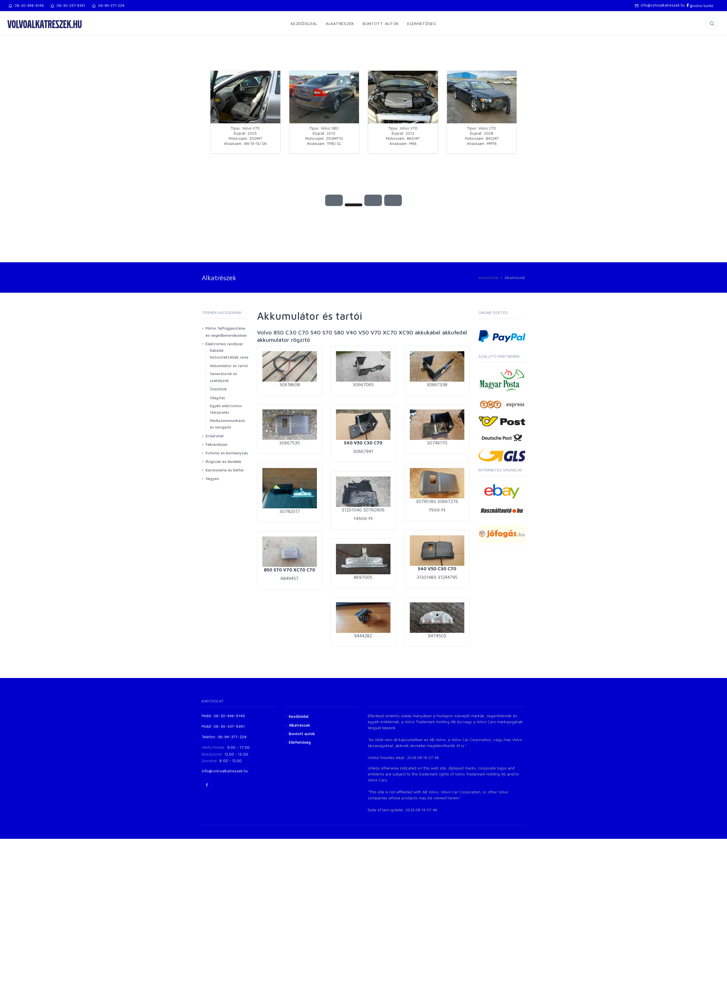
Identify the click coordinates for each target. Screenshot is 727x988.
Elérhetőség (421, 23)
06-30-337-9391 (69, 5)
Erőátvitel (214, 435)
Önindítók (218, 389)
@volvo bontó (701, 5)
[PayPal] (502, 335)
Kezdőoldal (304, 23)
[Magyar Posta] (502, 380)
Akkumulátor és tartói (229, 365)
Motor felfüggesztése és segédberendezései (226, 332)
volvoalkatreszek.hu (44, 24)
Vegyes (212, 478)
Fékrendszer (217, 444)
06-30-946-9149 (28, 5)
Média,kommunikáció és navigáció (227, 423)
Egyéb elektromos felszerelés (226, 409)
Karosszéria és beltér (225, 469)
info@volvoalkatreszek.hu (661, 5)
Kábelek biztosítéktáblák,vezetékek (234, 353)
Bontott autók (381, 23)
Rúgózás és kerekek (223, 461)
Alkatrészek (340, 23)
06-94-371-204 (110, 5)
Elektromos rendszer (224, 343)
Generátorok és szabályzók (223, 376)
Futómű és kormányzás (227, 452)
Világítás (217, 398)
